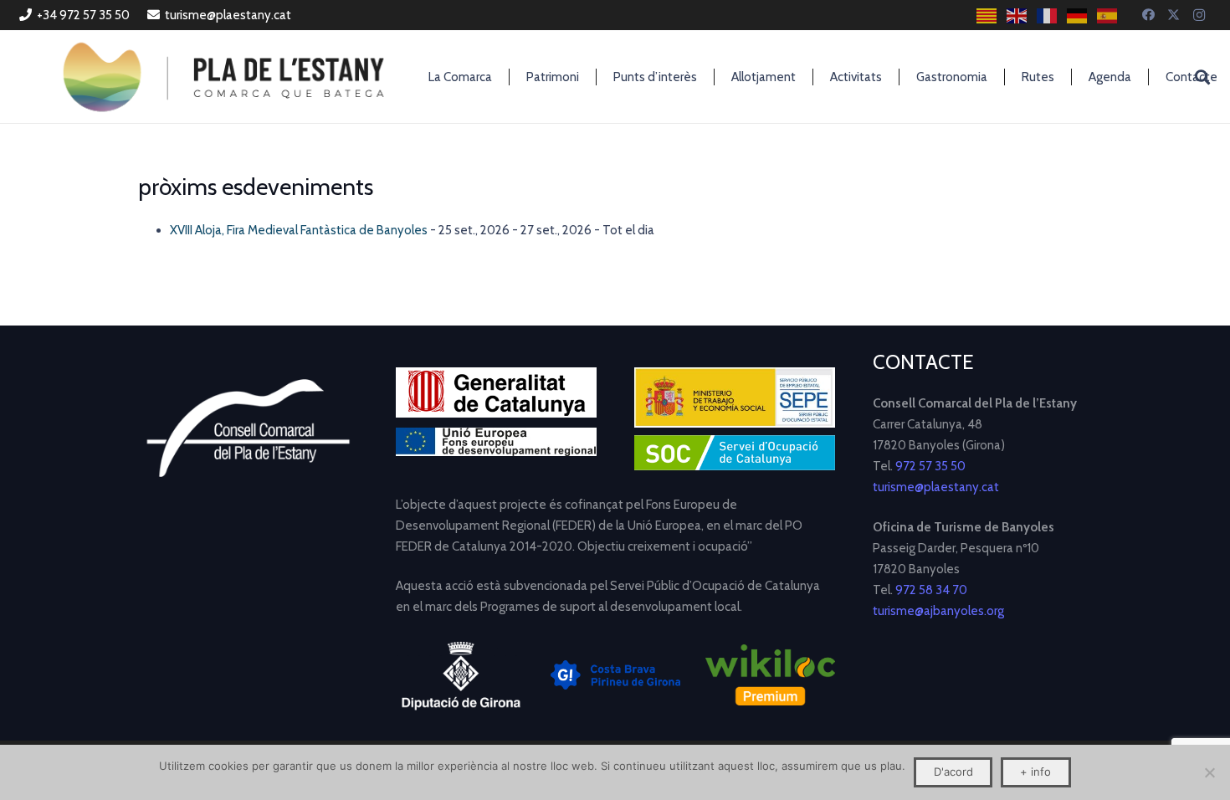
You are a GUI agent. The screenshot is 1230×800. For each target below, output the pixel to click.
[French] (1047, 15)
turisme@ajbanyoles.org (938, 610)
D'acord (953, 771)
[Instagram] (1199, 15)
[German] (1078, 15)
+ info (1035, 771)
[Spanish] (1108, 15)
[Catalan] (987, 15)
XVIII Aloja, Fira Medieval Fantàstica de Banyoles (299, 230)
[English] (1017, 15)
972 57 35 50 (930, 466)
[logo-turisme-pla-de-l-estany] (223, 77)
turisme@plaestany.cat (936, 487)
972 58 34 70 (931, 589)
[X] (1173, 15)
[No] (1209, 772)
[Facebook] (1148, 15)
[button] (1202, 77)
